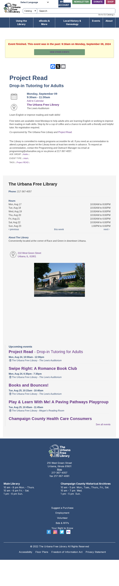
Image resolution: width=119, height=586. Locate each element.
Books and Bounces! (28, 385)
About (109, 20)
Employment (62, 512)
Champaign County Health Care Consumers (50, 419)
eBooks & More (44, 22)
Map (59, 469)
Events (96, 20)
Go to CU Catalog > (106, 15)
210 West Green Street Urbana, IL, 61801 (29, 255)
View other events (59, 52)
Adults (25, 154)
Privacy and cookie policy (47, 563)
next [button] (106, 229)
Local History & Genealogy (72, 22)
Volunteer (62, 517)
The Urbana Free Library (43, 104)
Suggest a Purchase (62, 507)
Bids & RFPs (62, 523)
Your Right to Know (62, 528)
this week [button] (59, 229)
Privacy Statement (96, 552)
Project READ (22, 162)
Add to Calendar (35, 101)
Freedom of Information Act (66, 552)
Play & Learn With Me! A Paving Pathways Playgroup (59, 402)
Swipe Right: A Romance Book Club (43, 368)
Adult (26, 158)
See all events (103, 424)
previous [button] (14, 229)
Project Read (65, 132)
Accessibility (25, 552)
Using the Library (21, 22)
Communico (77, 563)
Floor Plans (41, 552)
